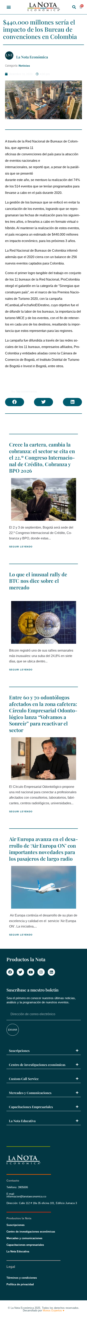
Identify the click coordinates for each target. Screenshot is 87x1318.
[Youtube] (30, 972)
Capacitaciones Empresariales (31, 1107)
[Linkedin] (51, 972)
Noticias (24, 65)
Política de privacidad (20, 1284)
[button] (8, 7)
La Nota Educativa (22, 1121)
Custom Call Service (24, 1079)
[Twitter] (20, 972)
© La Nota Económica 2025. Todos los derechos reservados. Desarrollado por (43, 1309)
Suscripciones (19, 1051)
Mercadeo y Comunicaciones (30, 1093)
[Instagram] (41, 972)
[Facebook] (10, 972)
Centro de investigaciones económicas (37, 1065)
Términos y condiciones (21, 1277)
